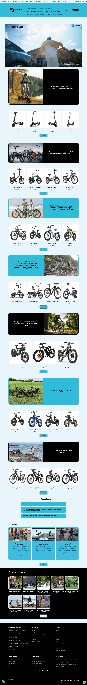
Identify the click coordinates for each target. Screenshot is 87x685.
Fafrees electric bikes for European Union (43, 592)
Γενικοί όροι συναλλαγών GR (38, 661)
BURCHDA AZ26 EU (52, 243)
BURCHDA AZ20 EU (35, 243)
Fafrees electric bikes (24, 262)
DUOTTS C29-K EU (70, 487)
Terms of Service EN (36, 659)
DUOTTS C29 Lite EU (17, 487)
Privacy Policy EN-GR (37, 663)
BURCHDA (53, 206)
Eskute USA (58, 636)
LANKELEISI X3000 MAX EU (17, 429)
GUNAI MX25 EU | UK (20, 366)
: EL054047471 (16, 640)
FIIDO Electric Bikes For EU (15, 591)
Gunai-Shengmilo (59, 643)
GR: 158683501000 (13, 637)
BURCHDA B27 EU (17, 243)
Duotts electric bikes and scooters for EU (15, 611)
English (11, 682)
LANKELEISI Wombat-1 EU (52, 429)
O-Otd (57, 648)
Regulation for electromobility (38, 634)
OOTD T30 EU (17, 130)
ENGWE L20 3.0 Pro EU (52, 187)
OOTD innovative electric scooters (43, 611)
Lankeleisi (58, 646)
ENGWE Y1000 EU (52, 130)
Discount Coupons (36, 641)
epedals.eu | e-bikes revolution (62, 682)
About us (34, 630)
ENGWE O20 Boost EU (17, 187)
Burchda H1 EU (70, 243)
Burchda (57, 630)
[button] (36, 6)
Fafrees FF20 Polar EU (17, 301)
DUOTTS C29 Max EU (34, 487)
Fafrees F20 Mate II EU (34, 301)
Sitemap (34, 639)
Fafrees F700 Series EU (52, 301)
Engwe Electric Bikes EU (28, 591)
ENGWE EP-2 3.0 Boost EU (35, 187)
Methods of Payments (13, 659)
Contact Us (34, 632)
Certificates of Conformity (38, 636)
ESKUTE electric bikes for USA (29, 611)
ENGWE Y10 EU (70, 130)
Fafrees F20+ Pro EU (70, 301)
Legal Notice (35, 665)
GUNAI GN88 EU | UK (43, 366)
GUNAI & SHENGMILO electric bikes (57, 592)
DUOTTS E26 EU (52, 487)
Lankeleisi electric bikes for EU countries (71, 592)
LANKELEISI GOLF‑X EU (70, 429)
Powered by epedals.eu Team (73, 682)
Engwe (57, 634)
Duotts (57, 632)
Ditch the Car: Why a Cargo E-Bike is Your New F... (67, 543)
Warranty (10, 665)
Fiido (57, 641)
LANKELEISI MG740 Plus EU (35, 429)
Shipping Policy (11, 661)
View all (44, 135)
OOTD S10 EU (35, 130)
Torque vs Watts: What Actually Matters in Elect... (43, 543)
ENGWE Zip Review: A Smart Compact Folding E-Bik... (20, 543)
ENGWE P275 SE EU (70, 187)
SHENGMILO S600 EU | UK (67, 366)
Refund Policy (11, 663)
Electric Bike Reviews (60, 650)
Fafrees (57, 639)
